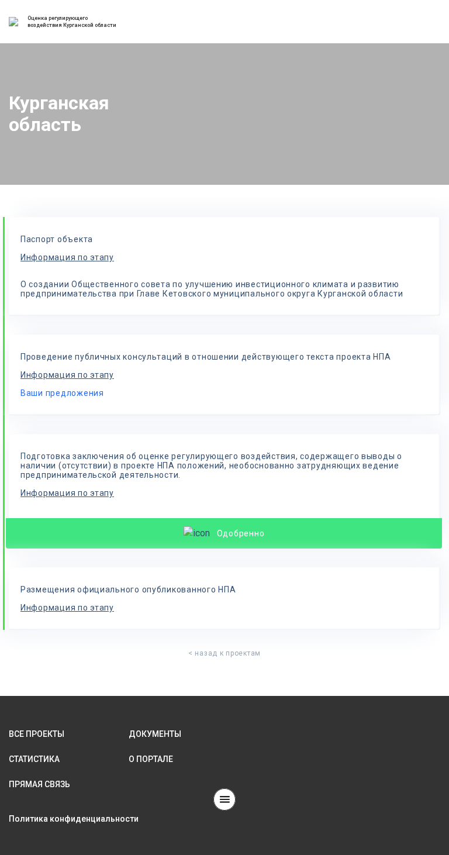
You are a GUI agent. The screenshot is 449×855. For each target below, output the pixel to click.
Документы (155, 734)
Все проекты (36, 734)
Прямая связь (39, 784)
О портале (151, 759)
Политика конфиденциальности (74, 818)
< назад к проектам (224, 653)
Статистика (34, 759)
